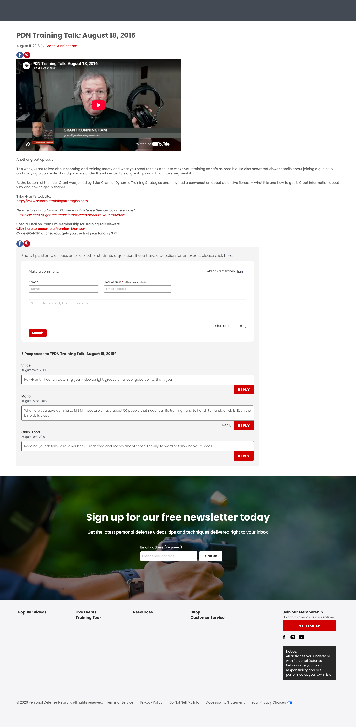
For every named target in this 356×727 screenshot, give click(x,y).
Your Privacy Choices (269, 702)
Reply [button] (244, 389)
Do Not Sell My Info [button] (184, 702)
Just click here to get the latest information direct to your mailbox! (70, 215)
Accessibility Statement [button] (225, 702)
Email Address (125, 282)
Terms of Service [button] (119, 702)
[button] (19, 55)
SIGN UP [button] (210, 556)
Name (33, 282)
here (228, 255)
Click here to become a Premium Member (50, 228)
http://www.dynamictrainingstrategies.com (52, 201)
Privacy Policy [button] (151, 702)
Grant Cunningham (61, 45)
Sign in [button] (241, 271)
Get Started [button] (309, 626)
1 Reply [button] (225, 425)
